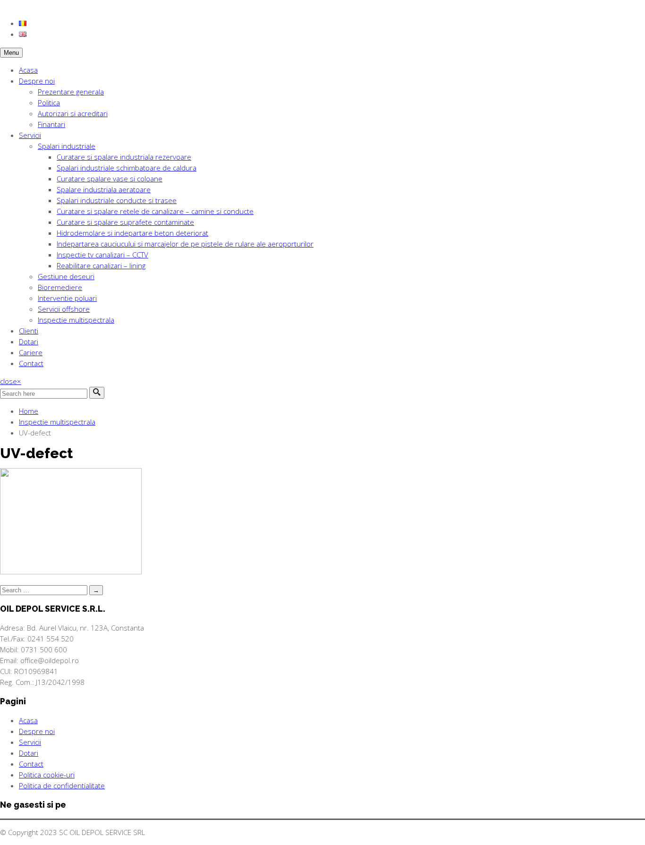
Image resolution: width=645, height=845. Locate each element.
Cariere (30, 352)
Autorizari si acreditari (73, 113)
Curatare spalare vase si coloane (109, 178)
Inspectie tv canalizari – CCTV (102, 254)
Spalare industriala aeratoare (104, 189)
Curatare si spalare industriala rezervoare (124, 157)
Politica (49, 102)
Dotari (28, 341)
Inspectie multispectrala (76, 319)
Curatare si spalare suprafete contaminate (125, 222)
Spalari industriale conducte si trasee (117, 200)
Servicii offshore (64, 309)
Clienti (28, 330)
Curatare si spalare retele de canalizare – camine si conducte (155, 211)
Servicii (30, 135)
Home (28, 411)
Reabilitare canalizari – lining (101, 265)
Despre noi (37, 80)
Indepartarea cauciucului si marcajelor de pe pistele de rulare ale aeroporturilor (185, 243)
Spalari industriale (66, 146)
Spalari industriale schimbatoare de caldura (126, 167)
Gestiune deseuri (66, 276)
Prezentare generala (71, 91)
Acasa (28, 70)
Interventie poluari (67, 298)
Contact (31, 363)
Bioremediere (60, 287)
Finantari (51, 124)
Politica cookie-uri (47, 774)
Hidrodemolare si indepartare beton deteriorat (132, 233)
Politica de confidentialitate (62, 785)
